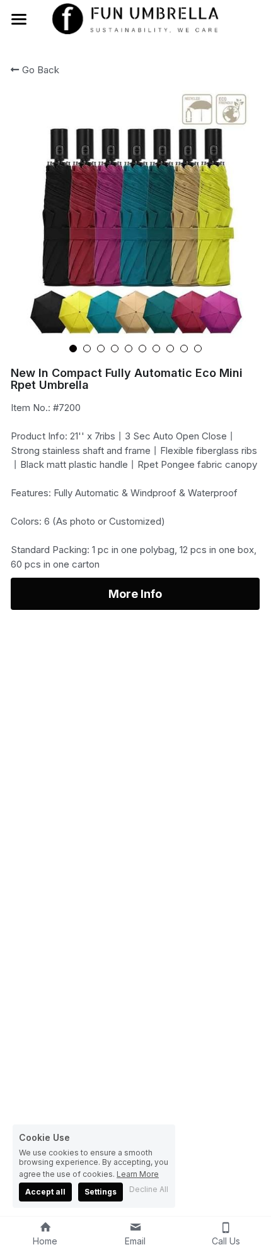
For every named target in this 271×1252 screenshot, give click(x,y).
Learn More (138, 1173)
